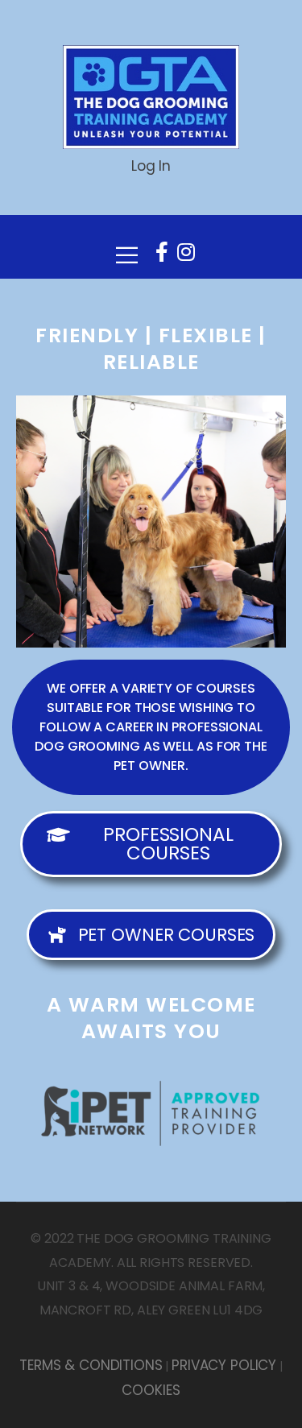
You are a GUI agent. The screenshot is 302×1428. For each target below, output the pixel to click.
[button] (151, 727)
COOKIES (151, 1390)
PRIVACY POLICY (224, 1365)
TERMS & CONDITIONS (90, 1365)
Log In (151, 166)
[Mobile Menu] (127, 247)
